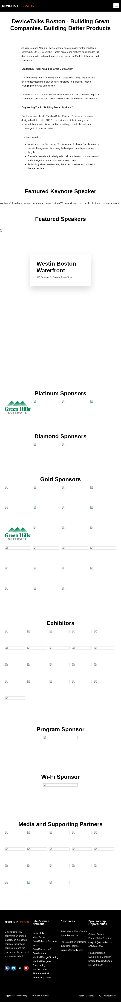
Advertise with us (69, 935)
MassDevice (39, 937)
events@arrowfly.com (71, 950)
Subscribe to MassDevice (73, 931)
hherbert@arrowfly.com (100, 961)
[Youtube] (26, 968)
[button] (116, 5)
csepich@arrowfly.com (100, 942)
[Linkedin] (13, 968)
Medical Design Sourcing (45, 957)
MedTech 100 (39, 969)
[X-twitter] (19, 968)
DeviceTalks (39, 933)
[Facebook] (7, 968)
